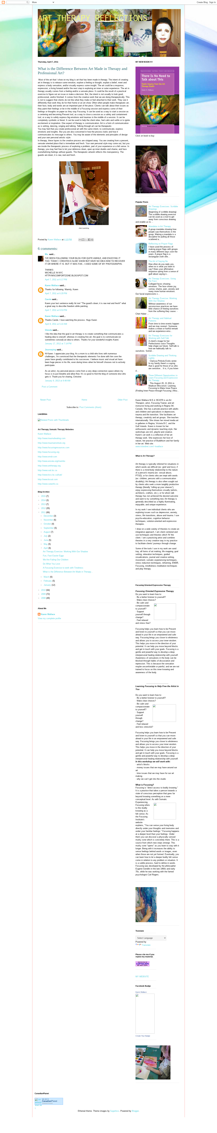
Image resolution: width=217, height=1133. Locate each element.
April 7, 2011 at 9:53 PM (56, 310)
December (49, 516)
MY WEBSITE (142, 976)
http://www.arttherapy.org (49, 466)
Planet (49, 1101)
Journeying (50, 349)
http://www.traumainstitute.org (51, 443)
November (49, 520)
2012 (43, 508)
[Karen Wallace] (145, 1033)
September (49, 528)
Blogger (135, 1111)
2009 (43, 594)
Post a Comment (49, 387)
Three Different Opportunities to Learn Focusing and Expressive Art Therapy (163, 378)
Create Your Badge (143, 1036)
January (48, 585)
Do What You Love (51, 564)
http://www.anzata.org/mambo (51, 461)
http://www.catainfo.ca (48, 484)
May (46, 544)
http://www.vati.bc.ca (47, 470)
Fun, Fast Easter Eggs (53, 555)
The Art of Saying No (158, 261)
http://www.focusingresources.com (53, 447)
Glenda (48, 330)
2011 (43, 512)
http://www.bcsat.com (48, 479)
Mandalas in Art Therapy (160, 226)
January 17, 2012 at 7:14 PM (58, 343)
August (47, 532)
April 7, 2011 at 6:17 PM (56, 279)
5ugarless (114, 1111)
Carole (48, 299)
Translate (146, 945)
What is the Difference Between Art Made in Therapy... (68, 572)
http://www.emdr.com (47, 456)
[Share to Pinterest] (92, 239)
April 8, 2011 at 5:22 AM (56, 324)
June (46, 540)
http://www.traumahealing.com (51, 438)
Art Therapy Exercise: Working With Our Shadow (65, 551)
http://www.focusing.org (48, 452)
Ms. (46, 254)
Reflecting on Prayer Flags (161, 244)
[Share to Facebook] (89, 239)
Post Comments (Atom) (90, 407)
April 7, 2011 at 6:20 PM (56, 293)
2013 (43, 504)
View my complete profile (49, 618)
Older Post (123, 400)
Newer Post (45, 400)
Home (84, 400)
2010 (43, 590)
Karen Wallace (52, 285)
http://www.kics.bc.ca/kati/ (50, 475)
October (48, 524)
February (48, 581)
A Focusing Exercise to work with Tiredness (63, 568)
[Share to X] (86, 239)
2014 (43, 500)
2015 (43, 496)
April (46, 548)
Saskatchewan (47, 1103)
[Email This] (80, 239)
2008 (43, 598)
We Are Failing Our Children (55, 559)
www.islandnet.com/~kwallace (149, 446)
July (46, 536)
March (47, 577)
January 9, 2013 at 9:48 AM (57, 380)
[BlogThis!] (83, 239)
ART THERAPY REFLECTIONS (92, 18)
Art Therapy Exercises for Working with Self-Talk (160, 336)
